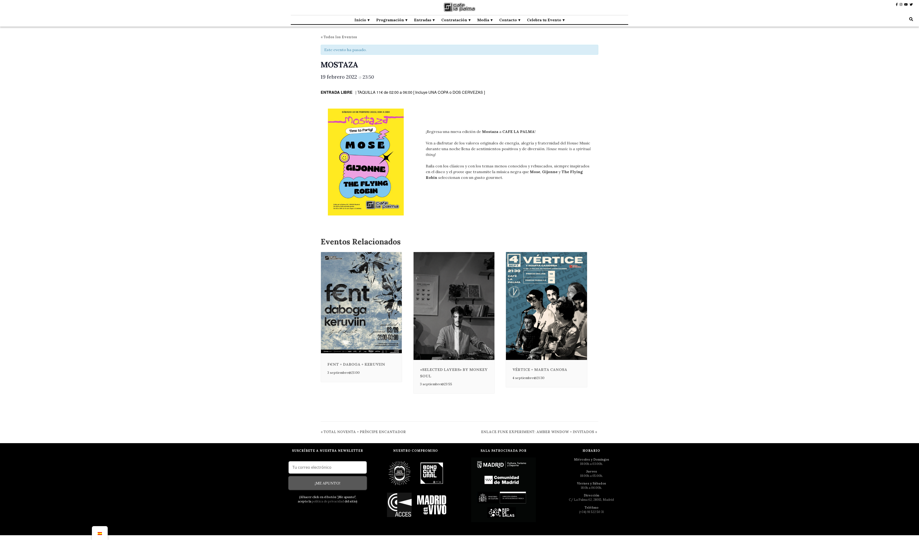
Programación (390, 19)
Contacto (508, 19)
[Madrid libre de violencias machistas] (399, 473)
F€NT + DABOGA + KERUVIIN (356, 364)
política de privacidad (328, 501)
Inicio (360, 19)
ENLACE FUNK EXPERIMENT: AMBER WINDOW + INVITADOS (539, 432)
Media (483, 19)
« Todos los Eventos (339, 37)
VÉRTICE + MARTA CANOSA (539, 369)
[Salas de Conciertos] (399, 504)
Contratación (454, 19)
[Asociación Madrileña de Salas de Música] (432, 504)
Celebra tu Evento (544, 19)
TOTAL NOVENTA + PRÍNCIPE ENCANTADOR (363, 432)
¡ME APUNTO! (327, 483)
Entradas (422, 19)
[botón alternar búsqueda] (911, 19)
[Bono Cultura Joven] (432, 473)
